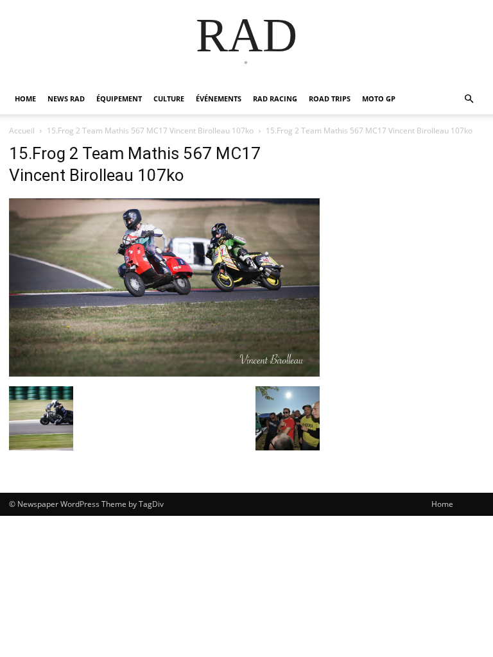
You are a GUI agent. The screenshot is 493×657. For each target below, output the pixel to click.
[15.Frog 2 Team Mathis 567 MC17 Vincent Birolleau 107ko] (164, 373)
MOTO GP (378, 98)
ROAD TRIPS (329, 98)
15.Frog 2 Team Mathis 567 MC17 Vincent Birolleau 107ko (150, 130)
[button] (468, 99)
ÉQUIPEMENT (119, 98)
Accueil (22, 130)
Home (442, 504)
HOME (25, 98)
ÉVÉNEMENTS (218, 98)
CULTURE (168, 98)
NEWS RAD (66, 98)
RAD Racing (275, 98)
